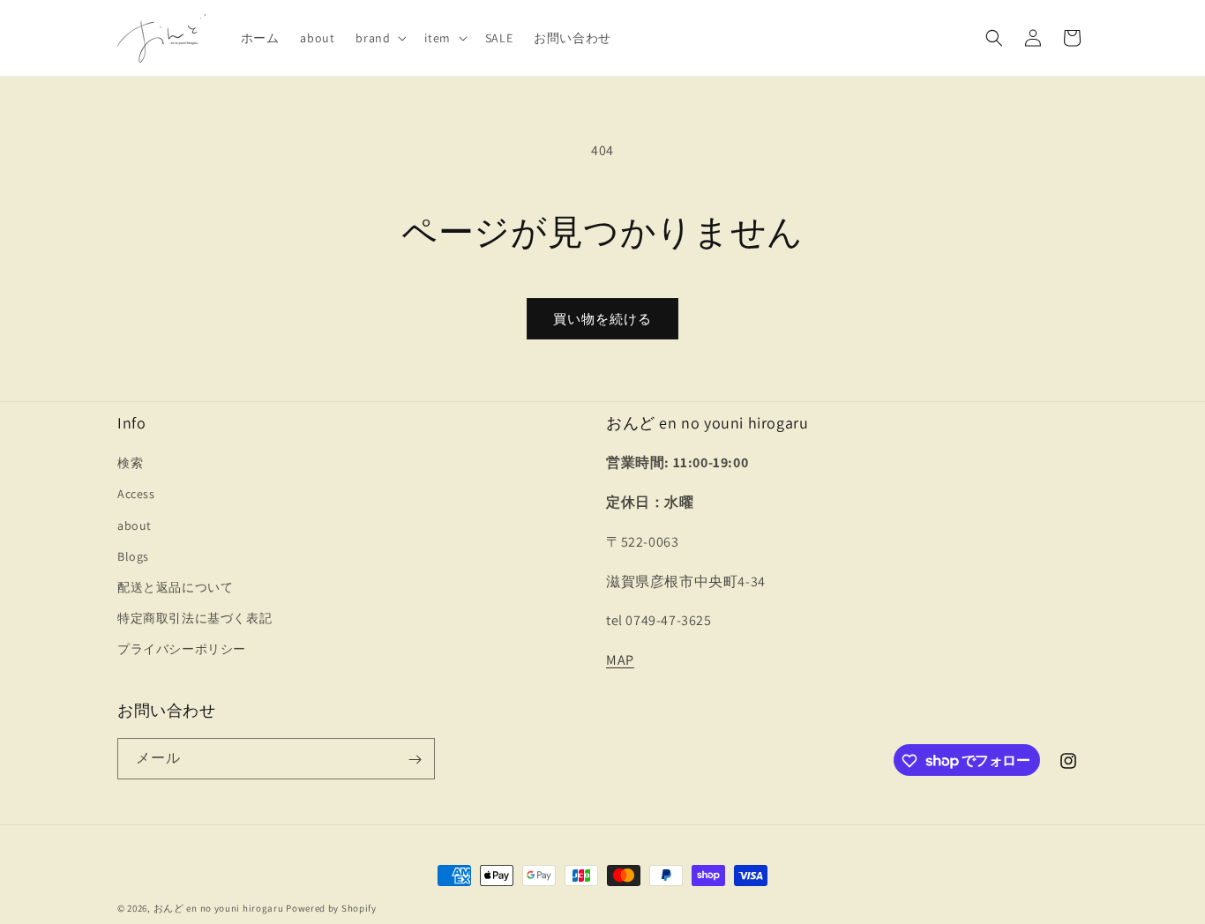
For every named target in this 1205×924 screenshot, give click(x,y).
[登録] (414, 759)
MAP (620, 660)
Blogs (133, 556)
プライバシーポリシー (181, 650)
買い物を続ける (602, 318)
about (134, 525)
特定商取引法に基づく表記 (194, 618)
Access (136, 495)
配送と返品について (175, 587)
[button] (379, 37)
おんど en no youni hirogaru (218, 908)
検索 (130, 463)
